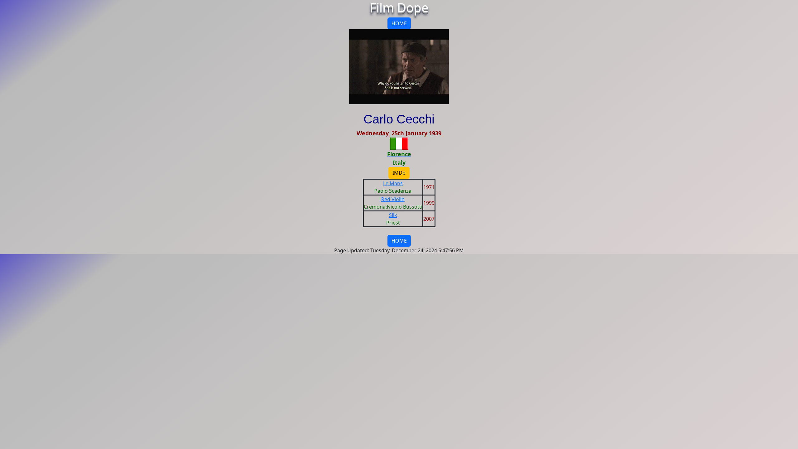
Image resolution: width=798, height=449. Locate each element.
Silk (393, 215)
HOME (399, 23)
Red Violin (393, 199)
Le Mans (393, 183)
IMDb (399, 172)
